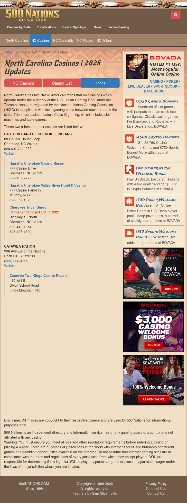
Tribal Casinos (15, 52)
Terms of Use (156, 488)
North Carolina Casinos (50, 52)
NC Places (85, 40)
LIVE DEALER (139, 86)
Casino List (62, 83)
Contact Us (155, 493)
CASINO (156, 81)
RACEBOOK (154, 91)
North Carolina (17, 40)
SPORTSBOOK (165, 86)
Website (10, 153)
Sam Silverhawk (104, 493)
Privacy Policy (156, 483)
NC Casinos (40, 40)
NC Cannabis (63, 40)
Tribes (100, 82)
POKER (172, 81)
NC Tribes (104, 40)
